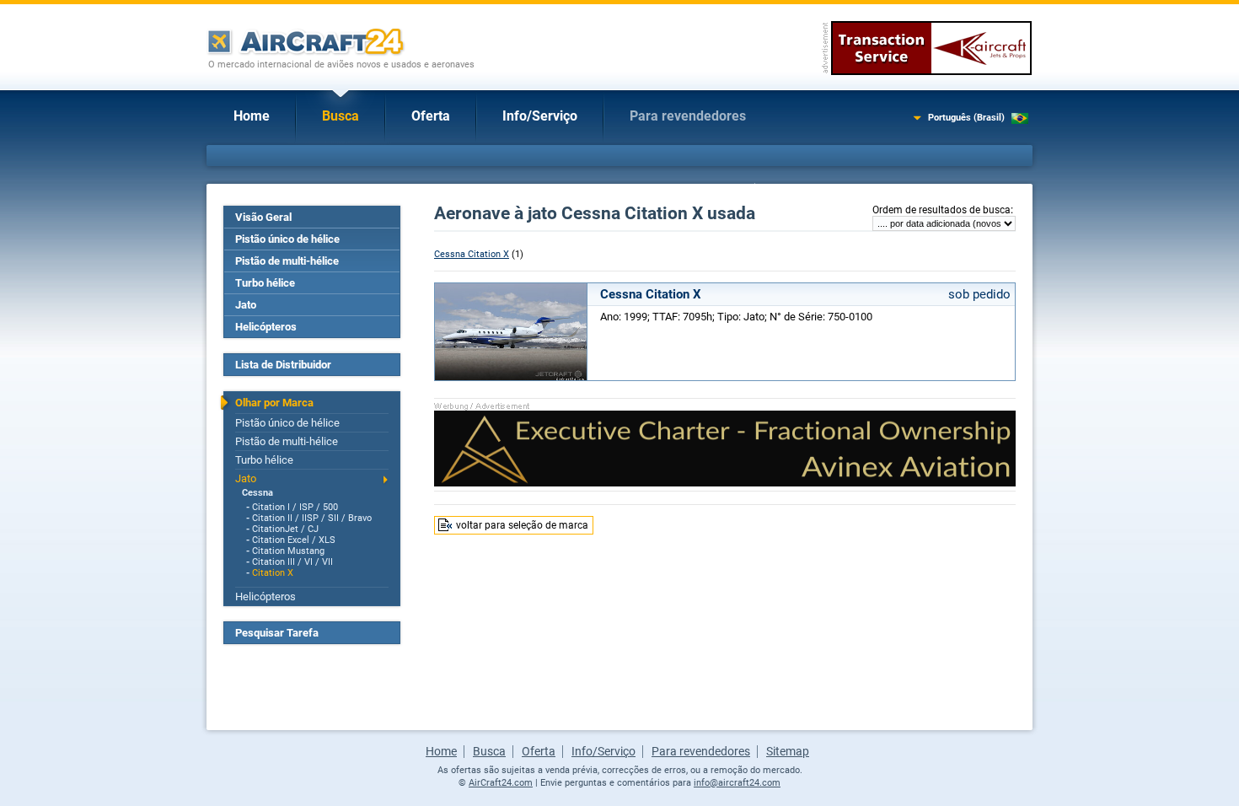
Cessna (257, 492)
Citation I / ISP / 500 (295, 507)
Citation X (272, 572)
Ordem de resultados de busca (941, 210)
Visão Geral (263, 217)
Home (251, 116)
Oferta (430, 116)
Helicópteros (266, 326)
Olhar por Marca (274, 402)
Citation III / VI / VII (292, 561)
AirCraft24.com (501, 782)
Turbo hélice (265, 283)
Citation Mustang (288, 550)
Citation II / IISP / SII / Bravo (312, 518)
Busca (340, 116)
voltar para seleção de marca (522, 525)
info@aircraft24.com (737, 782)
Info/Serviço (539, 116)
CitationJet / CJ (285, 529)
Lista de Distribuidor (283, 364)
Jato (245, 304)
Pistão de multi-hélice (287, 261)
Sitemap (787, 751)
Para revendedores (688, 116)
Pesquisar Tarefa (277, 632)
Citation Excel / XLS (293, 540)
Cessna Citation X (471, 254)
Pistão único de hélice (287, 239)
